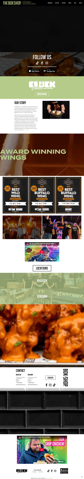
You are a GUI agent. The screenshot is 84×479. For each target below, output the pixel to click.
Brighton (42, 281)
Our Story (57, 3)
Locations (63, 3)
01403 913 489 (31, 382)
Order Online (50, 3)
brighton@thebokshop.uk (20, 384)
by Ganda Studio (49, 478)
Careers (69, 3)
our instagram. (26, 129)
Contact (80, 3)
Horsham (42, 296)
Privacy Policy (34, 471)
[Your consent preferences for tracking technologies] (82, 477)
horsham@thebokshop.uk (32, 384)
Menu (75, 3)
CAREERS (50, 377)
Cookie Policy (40, 471)
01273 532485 (19, 382)
